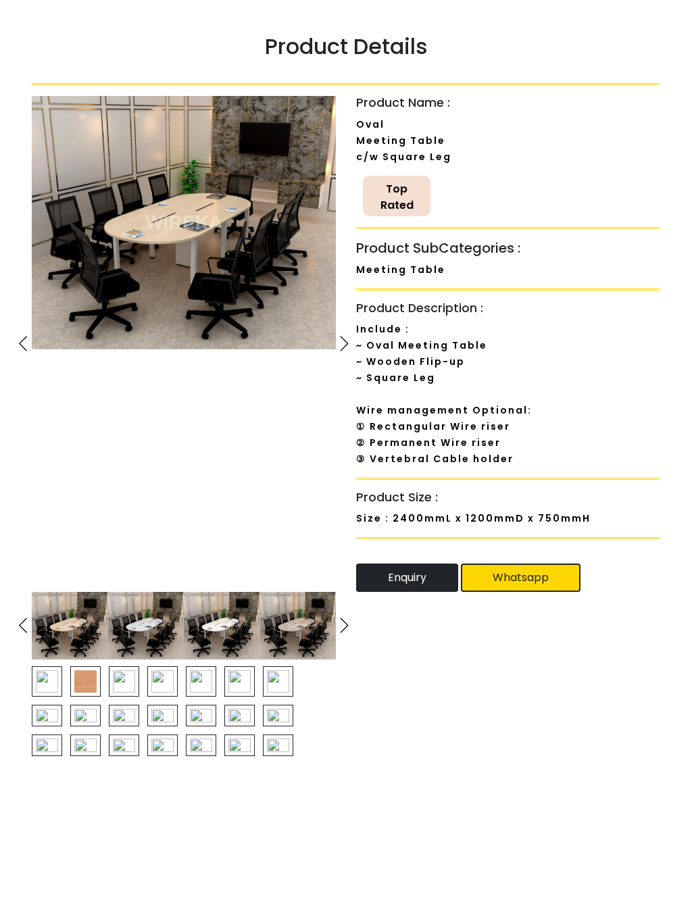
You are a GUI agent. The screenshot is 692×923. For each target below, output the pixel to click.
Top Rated (397, 197)
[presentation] (23, 344)
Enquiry (407, 577)
